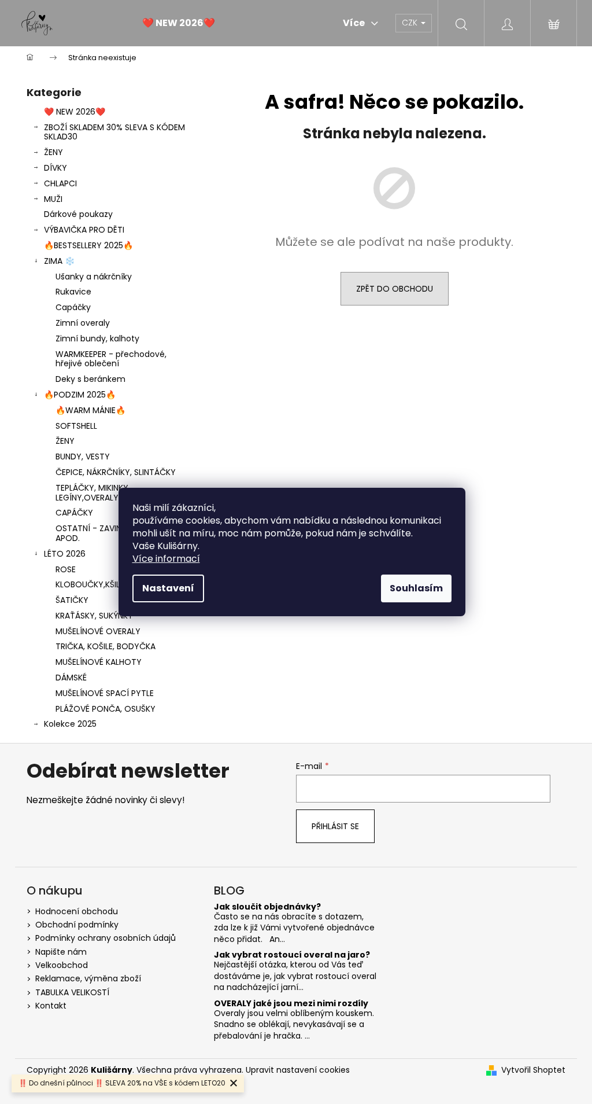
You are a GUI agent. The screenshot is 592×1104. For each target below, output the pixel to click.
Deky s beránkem (90, 379)
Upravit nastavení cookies (298, 1070)
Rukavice (73, 291)
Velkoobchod (61, 965)
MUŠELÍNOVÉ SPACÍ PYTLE (105, 693)
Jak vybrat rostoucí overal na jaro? (292, 955)
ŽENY (53, 152)
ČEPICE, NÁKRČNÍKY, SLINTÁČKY (116, 472)
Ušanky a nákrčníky (94, 276)
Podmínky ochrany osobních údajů (105, 938)
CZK (411, 22)
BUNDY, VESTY (83, 456)
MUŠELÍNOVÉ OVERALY (98, 631)
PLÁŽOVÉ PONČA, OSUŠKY (106, 709)
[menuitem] (179, 23)
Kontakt (50, 1005)
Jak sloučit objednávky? (267, 907)
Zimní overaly (83, 323)
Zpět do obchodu (394, 289)
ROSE (66, 569)
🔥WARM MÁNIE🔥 (90, 410)
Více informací (166, 558)
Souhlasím (416, 588)
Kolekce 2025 (70, 724)
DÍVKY (55, 168)
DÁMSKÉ (71, 677)
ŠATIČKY (72, 600)
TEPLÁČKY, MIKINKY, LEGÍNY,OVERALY (93, 492)
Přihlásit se (335, 826)
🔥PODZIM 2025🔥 (80, 394)
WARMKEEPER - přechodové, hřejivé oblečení (111, 359)
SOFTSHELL (76, 426)
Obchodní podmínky (77, 924)
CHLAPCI (60, 183)
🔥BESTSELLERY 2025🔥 (88, 245)
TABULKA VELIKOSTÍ (72, 992)
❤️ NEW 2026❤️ (74, 111)
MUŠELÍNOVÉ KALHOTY (99, 662)
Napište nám (61, 952)
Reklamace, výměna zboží (88, 978)
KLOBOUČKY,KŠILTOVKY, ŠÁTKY (116, 584)
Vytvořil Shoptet (533, 1070)
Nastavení (168, 588)
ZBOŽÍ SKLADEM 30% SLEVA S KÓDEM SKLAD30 (114, 132)
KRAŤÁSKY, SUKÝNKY (94, 615)
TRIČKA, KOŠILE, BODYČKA (106, 646)
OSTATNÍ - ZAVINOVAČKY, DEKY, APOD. (118, 533)
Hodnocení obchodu (76, 911)
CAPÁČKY (74, 512)
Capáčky (73, 307)
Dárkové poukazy (78, 214)
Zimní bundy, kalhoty (97, 338)
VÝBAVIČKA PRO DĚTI (84, 229)
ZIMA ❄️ (59, 261)
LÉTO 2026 (65, 554)
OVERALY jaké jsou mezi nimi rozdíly (291, 1003)
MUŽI (53, 199)
